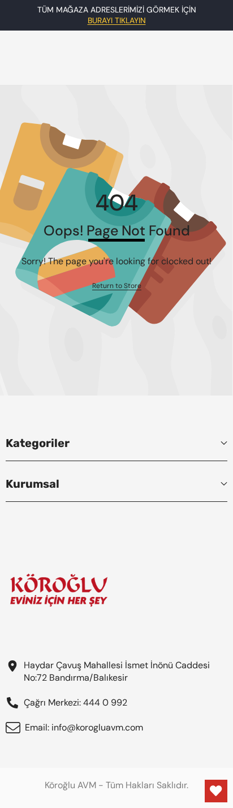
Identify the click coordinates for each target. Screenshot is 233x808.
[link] (116, 286)
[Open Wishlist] (216, 791)
